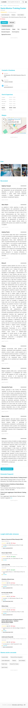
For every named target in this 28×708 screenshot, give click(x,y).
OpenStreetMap (23, 133)
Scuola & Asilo (5, 657)
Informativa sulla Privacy (17, 704)
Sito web (12, 22)
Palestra (13, 14)
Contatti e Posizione (5, 29)
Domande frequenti (5, 31)
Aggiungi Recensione (6, 34)
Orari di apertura (15, 31)
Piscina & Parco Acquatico (16, 657)
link (11, 498)
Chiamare (4, 22)
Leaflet (17, 133)
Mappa (13, 29)
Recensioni (24, 29)
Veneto (5, 5)
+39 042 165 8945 (8, 81)
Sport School (4, 667)
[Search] (23, 2)
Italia (1, 5)
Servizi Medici (21, 14)
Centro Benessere (5, 14)
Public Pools (4, 664)
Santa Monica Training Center (14, 119)
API (24, 704)
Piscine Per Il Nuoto (14, 664)
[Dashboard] (26, 2)
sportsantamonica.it (8, 87)
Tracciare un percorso (7, 25)
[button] (14, 125)
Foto (18, 29)
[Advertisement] (14, 52)
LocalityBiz (3, 1)
